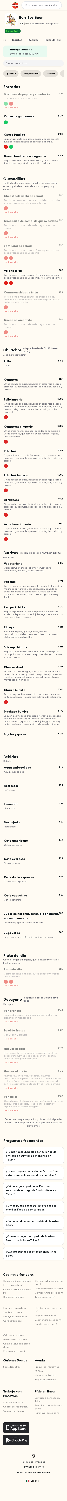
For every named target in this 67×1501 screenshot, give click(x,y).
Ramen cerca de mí (13, 1297)
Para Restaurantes (13, 1402)
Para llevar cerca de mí (47, 1412)
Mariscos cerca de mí (14, 1308)
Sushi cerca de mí (12, 1312)
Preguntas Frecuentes (47, 1366)
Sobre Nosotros (11, 1366)
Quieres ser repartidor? (15, 1406)
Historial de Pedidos (46, 1375)
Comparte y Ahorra (14, 1410)
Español (35, 1480)
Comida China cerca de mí (49, 1292)
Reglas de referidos (45, 1379)
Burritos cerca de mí (46, 1324)
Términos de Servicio (33, 1466)
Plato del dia (53, 39)
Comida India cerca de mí (17, 1281)
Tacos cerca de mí (44, 1297)
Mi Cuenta (40, 1371)
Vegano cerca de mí (45, 1315)
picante (11, 73)
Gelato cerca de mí (13, 1335)
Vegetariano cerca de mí (48, 1319)
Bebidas (33, 39)
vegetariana (31, 73)
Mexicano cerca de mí (15, 1339)
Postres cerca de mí (14, 1351)
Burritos (17, 39)
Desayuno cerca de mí (15, 1316)
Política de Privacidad (33, 1461)
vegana (51, 73)
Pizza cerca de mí (12, 1285)
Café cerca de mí (12, 1320)
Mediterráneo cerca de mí (49, 1288)
